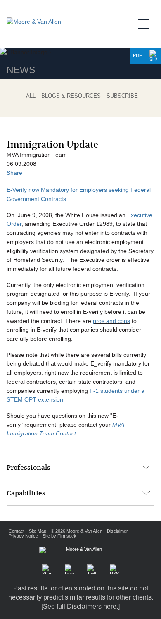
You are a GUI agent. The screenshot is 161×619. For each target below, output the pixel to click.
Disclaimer (117, 530)
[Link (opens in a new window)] (69, 569)
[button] (153, 56)
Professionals (28, 468)
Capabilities (26, 493)
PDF (137, 55)
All (31, 96)
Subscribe (122, 96)
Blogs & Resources (71, 96)
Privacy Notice (23, 535)
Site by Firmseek (59, 535)
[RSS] (114, 569)
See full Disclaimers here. (80, 606)
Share (14, 173)
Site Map (37, 530)
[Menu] (146, 23)
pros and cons (111, 321)
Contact (16, 530)
